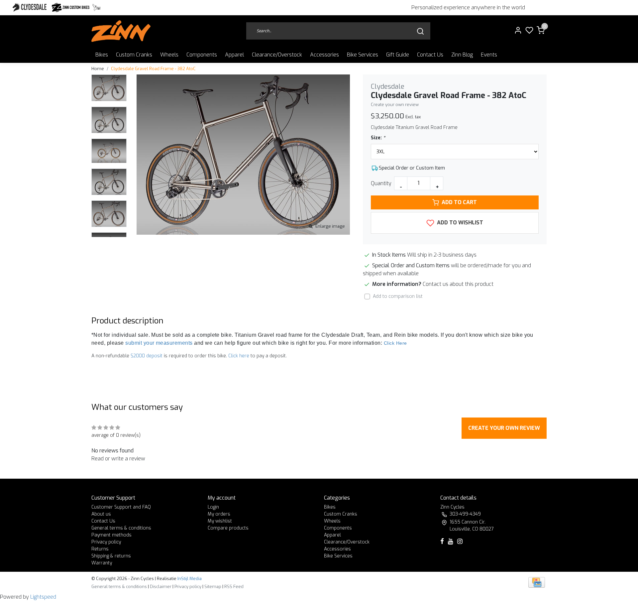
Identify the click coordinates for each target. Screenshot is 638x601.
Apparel (234, 54)
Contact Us (430, 54)
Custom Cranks (134, 54)
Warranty (101, 563)
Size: (378, 138)
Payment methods (111, 535)
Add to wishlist (459, 222)
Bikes (101, 54)
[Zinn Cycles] (71, 7)
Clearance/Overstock (277, 54)
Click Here (395, 343)
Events (489, 54)
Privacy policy (106, 542)
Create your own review (395, 104)
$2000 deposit (146, 356)
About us (101, 514)
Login (213, 507)
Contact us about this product (458, 284)
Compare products (228, 528)
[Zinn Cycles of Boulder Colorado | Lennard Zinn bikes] (121, 31)
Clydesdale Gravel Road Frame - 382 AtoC (153, 68)
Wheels (169, 54)
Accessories (324, 54)
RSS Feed (234, 586)
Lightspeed (43, 596)
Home (97, 68)
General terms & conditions (121, 528)
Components (201, 54)
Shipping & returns (111, 556)
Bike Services (362, 54)
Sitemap (212, 586)
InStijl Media (189, 578)
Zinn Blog (462, 54)
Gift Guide (397, 54)
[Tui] (96, 7)
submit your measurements (159, 343)
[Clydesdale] (30, 7)
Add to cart (459, 202)
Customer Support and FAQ (121, 507)
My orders (219, 514)
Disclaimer (160, 586)
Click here (238, 356)
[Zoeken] (420, 31)
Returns (100, 549)
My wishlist (220, 521)
